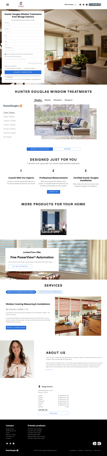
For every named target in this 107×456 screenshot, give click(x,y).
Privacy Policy (27, 79)
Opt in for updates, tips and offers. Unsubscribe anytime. (19, 54)
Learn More (67, 149)
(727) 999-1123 (42, 410)
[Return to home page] (34, 4)
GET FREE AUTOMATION (20, 266)
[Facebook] (80, 4)
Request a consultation (16, 327)
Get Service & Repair (30, 68)
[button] (7, 4)
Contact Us (53, 191)
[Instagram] (86, 4)
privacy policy (10, 77)
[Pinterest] (83, 4)
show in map (53, 413)
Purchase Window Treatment (13, 68)
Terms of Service (35, 79)
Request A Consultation (40, 149)
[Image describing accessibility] (97, 443)
